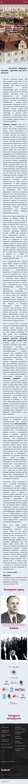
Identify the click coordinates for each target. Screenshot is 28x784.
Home (10, 33)
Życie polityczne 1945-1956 (8, 761)
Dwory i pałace (4, 727)
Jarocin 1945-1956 (5, 744)
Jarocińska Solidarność (7, 747)
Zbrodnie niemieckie (20, 746)
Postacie (16, 33)
